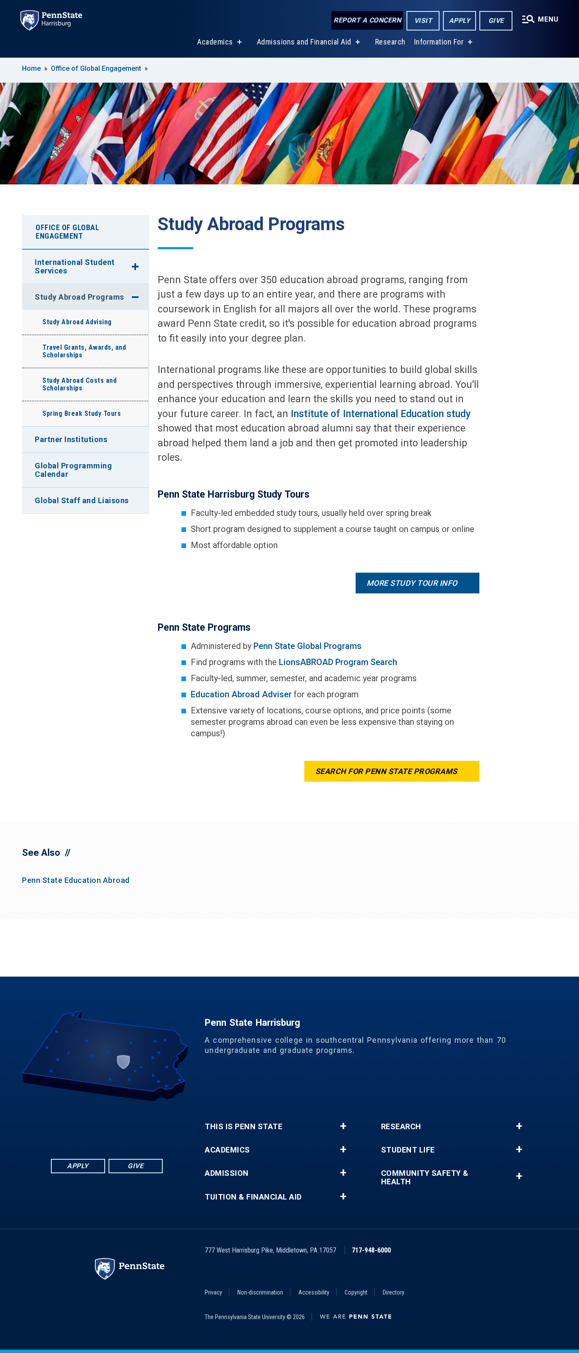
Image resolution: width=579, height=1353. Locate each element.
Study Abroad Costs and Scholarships (79, 384)
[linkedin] (85, 1125)
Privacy (213, 1292)
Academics (215, 41)
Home (31, 68)
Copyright (356, 1292)
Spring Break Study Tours (81, 413)
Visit (423, 21)
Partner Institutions (71, 439)
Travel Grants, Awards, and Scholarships (84, 351)
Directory (393, 1292)
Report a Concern (367, 20)
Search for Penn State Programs (386, 771)
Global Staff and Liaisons (82, 500)
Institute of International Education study (380, 414)
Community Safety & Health (425, 1177)
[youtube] (129, 1125)
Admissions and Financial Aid (304, 41)
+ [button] (343, 1126)
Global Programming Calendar (73, 470)
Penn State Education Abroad (76, 880)
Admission (227, 1173)
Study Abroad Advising (77, 322)
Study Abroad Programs (79, 296)
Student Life (408, 1150)
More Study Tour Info (412, 583)
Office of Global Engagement (96, 68)
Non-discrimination (260, 1292)
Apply (459, 21)
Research (390, 41)
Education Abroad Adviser (241, 694)
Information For (439, 41)
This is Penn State (243, 1126)
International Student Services (75, 266)
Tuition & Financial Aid (253, 1197)
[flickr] (107, 1125)
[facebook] (63, 1125)
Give (496, 21)
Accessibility (313, 1292)
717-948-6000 (371, 1250)
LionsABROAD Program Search (338, 662)
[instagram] (151, 1125)
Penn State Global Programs (307, 646)
